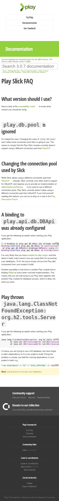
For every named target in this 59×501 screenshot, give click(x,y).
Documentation (29, 22)
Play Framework (29, 7)
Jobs (29, 449)
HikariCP (46, 148)
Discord (31, 397)
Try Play (29, 17)
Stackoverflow (43, 397)
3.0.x (28, 61)
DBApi (11, 272)
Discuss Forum (19, 397)
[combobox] (29, 66)
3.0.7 (40, 59)
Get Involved (29, 28)
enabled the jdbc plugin (37, 255)
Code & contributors (29, 463)
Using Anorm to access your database (24, 371)
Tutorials (29, 433)
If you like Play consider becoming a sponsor (32, 409)
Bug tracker (29, 466)
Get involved (29, 469)
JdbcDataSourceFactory (12, 186)
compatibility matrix (26, 106)
